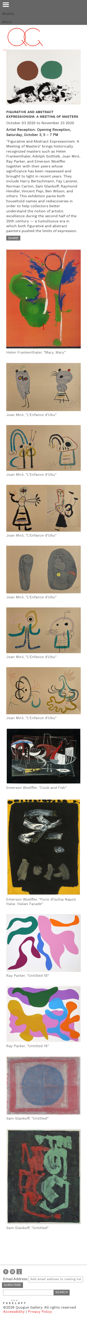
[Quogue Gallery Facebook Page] (5, 1271)
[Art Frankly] (19, 1271)
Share (13, 238)
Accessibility (14, 1311)
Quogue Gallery (25, 41)
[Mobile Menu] (5, 4)
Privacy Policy (40, 1311)
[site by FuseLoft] (14, 1302)
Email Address (16, 1279)
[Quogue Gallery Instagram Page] (12, 1271)
